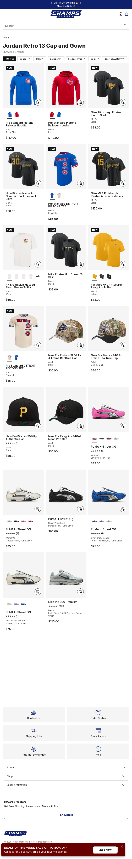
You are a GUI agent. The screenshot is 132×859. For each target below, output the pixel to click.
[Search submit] (125, 26)
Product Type (75, 59)
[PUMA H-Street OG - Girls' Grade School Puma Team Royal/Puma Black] (23, 604)
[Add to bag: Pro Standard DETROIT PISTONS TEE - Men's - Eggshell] (38, 345)
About (10, 767)
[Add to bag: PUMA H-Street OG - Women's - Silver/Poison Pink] (123, 426)
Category (55, 59)
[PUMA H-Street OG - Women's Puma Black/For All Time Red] (108, 438)
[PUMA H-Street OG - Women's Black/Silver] (101, 438)
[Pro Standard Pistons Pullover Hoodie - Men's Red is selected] (52, 115)
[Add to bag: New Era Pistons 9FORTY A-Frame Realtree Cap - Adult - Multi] (80, 345)
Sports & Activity (113, 59)
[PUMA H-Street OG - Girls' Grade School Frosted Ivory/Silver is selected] (9, 604)
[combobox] (66, 26)
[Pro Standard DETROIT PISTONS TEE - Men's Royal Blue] (16, 357)
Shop (10, 776)
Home (6, 37)
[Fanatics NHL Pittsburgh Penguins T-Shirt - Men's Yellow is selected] (94, 277)
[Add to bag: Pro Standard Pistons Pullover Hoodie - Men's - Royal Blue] (38, 102)
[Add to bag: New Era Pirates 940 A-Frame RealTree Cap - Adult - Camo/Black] (123, 345)
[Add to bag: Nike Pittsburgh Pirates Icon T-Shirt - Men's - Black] (123, 102)
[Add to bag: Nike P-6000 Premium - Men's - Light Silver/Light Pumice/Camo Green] (80, 591)
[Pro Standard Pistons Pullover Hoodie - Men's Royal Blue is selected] (9, 115)
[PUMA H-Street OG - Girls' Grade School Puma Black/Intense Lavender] (101, 521)
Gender (23, 59)
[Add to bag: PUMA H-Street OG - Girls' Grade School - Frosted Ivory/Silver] (38, 591)
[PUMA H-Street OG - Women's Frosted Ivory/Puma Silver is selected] (9, 521)
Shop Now (105, 849)
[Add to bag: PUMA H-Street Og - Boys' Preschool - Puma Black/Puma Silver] (80, 509)
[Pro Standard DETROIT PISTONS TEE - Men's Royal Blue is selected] (52, 196)
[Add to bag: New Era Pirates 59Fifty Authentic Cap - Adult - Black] (38, 426)
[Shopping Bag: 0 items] (126, 14)
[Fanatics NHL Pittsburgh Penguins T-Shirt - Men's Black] (108, 277)
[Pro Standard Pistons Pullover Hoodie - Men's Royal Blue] (59, 115)
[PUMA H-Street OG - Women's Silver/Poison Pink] (23, 521)
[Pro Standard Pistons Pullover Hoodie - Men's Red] (16, 115)
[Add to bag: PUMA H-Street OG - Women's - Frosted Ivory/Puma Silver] (38, 509)
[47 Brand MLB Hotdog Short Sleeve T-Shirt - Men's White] (16, 277)
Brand (39, 59)
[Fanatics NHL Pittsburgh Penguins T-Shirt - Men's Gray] (101, 277)
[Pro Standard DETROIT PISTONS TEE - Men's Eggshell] (59, 196)
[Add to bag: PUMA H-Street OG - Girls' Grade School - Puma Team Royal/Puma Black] (123, 509)
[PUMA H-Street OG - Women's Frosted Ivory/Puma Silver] (116, 438)
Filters (8, 58)
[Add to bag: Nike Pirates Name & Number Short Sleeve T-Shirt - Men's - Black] (38, 183)
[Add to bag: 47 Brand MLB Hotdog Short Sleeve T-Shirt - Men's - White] (38, 264)
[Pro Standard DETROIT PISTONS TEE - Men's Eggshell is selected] (9, 357)
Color (93, 59)
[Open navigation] (7, 14)
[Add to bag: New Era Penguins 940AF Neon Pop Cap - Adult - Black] (80, 426)
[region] (66, 4)
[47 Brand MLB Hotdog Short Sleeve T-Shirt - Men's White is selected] (9, 277)
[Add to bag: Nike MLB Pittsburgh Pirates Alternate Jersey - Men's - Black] (123, 183)
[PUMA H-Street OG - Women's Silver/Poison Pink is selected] (94, 438)
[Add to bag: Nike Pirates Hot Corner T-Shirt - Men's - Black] (80, 264)
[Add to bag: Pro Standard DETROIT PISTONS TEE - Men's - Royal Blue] (80, 183)
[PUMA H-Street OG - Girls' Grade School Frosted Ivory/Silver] (108, 521)
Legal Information (17, 784)
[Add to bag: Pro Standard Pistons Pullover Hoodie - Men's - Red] (80, 102)
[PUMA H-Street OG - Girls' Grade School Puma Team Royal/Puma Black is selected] (94, 521)
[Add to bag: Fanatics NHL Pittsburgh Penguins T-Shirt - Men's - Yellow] (123, 264)
